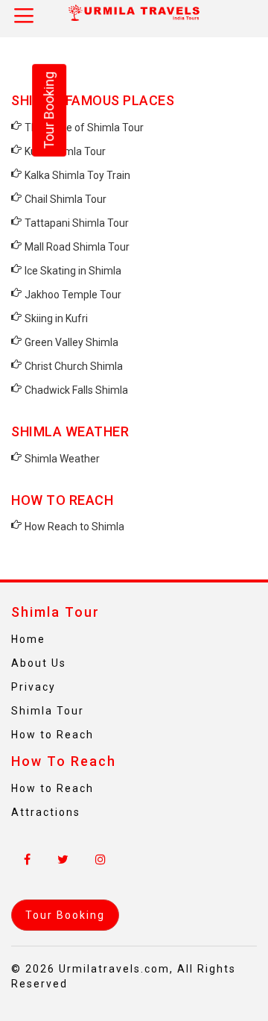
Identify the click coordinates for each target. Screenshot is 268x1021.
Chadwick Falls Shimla (76, 390)
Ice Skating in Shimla (73, 271)
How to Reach (52, 735)
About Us (38, 663)
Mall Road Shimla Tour (77, 247)
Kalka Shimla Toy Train (77, 175)
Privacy (33, 687)
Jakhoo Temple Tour (73, 295)
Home (28, 639)
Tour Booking (49, 110)
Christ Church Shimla (74, 366)
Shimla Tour (47, 711)
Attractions (45, 812)
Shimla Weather (62, 459)
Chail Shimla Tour (65, 199)
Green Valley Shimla (71, 342)
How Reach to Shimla (74, 527)
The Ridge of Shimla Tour (84, 127)
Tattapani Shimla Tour (77, 223)
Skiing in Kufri (56, 318)
